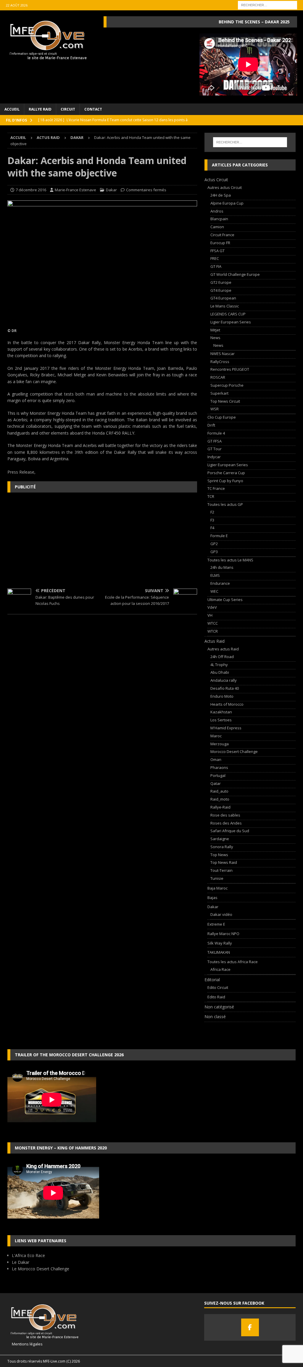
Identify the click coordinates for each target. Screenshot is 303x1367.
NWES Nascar (222, 353)
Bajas (212, 897)
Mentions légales (25, 1344)
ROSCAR (217, 377)
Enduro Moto (221, 696)
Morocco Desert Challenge (234, 751)
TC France (216, 488)
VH (209, 615)
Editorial (212, 979)
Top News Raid (223, 862)
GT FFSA (214, 441)
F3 (212, 520)
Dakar (111, 189)
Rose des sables (225, 815)
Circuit (68, 109)
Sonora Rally (221, 846)
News (215, 337)
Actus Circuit (216, 179)
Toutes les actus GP (225, 504)
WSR (214, 409)
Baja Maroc (217, 888)
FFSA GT (217, 250)
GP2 (214, 543)
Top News (219, 854)
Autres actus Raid (223, 649)
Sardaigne (219, 838)
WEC (214, 591)
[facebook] (250, 1327)
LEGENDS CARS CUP (228, 314)
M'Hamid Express (225, 728)
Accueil (12, 109)
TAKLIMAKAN (218, 952)
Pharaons (219, 767)
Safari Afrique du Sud (229, 830)
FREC (214, 258)
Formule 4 (216, 433)
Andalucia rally (223, 680)
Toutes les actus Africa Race (232, 961)
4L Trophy (219, 664)
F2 (212, 512)
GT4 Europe (220, 290)
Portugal (217, 775)
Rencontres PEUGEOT (229, 369)
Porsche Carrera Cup (226, 472)
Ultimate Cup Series (225, 599)
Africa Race (220, 969)
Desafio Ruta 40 (224, 688)
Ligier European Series (230, 322)
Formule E (219, 535)
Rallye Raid (40, 109)
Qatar (215, 783)
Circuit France (222, 234)
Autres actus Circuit (224, 187)
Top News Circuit (225, 401)
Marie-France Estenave (75, 189)
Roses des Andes (226, 823)
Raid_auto (219, 791)
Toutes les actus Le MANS (230, 560)
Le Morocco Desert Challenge (40, 1269)
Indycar (214, 456)
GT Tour (214, 448)
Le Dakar (20, 1262)
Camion (217, 226)
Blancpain (219, 218)
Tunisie (216, 878)
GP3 (214, 551)
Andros (216, 211)
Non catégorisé (219, 1007)
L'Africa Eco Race (28, 1255)
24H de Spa (220, 195)
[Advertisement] (102, 539)
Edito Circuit (217, 987)
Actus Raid (48, 137)
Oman (215, 759)
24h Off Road (222, 656)
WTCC (212, 623)
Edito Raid (216, 997)
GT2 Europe (220, 282)
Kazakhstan (221, 712)
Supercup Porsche (227, 385)
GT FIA (215, 266)
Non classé (215, 1016)
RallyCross (219, 361)
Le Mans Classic (224, 306)
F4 (212, 527)
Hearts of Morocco (227, 704)
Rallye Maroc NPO (223, 933)
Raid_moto (219, 799)
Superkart (219, 393)
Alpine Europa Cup (227, 203)
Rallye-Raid (220, 807)
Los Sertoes (221, 720)
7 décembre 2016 (31, 189)
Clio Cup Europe (221, 417)
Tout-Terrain (221, 870)
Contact (93, 109)
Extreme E (216, 924)
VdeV (212, 607)
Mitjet (215, 330)
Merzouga (219, 743)
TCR (210, 496)
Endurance (220, 583)
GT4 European (223, 298)
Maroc (216, 735)
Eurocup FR (220, 242)
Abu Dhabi (219, 672)
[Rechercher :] (267, 4)
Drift (211, 425)
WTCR (212, 631)
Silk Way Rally (219, 943)
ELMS (215, 575)
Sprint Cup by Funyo (225, 480)
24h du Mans (221, 567)
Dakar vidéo (221, 914)
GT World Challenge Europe (235, 274)
